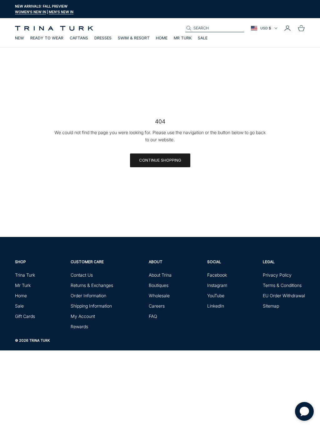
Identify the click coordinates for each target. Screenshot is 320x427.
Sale (203, 38)
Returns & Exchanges (92, 285)
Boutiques (158, 285)
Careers (157, 306)
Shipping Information (91, 306)
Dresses (103, 38)
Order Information (88, 295)
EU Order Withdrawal (284, 295)
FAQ (153, 316)
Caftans (79, 38)
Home (162, 38)
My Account (83, 316)
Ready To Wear (46, 38)
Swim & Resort (134, 38)
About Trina (160, 275)
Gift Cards (25, 316)
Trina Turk (25, 275)
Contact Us (82, 275)
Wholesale (159, 295)
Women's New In (30, 12)
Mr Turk (183, 38)
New (19, 38)
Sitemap (271, 306)
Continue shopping (160, 160)
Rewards (79, 326)
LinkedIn (215, 306)
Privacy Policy (277, 275)
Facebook (217, 275)
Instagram (217, 285)
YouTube (215, 295)
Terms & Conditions (282, 285)
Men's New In (61, 12)
